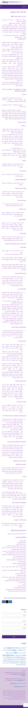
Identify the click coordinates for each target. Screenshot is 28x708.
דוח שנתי (9, 648)
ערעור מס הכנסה (10, 661)
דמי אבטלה (24, 650)
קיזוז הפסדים (23, 662)
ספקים (18, 659)
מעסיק (22, 657)
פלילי (4, 661)
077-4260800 (14, 674)
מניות (14, 655)
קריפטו (16, 662)
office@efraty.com (18, 686)
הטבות (17, 650)
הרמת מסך (4, 650)
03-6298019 (22, 674)
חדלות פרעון (24, 652)
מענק (25, 657)
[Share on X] (7, 601)
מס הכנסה (9, 655)
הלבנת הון (9, 650)
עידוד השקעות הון (22, 661)
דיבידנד (4, 647)
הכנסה (14, 650)
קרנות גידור (12, 662)
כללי (15, 652)
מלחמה (17, 655)
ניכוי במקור (23, 659)
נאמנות (8, 657)
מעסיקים (17, 657)
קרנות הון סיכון (6, 662)
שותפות (17, 664)
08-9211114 (13, 683)
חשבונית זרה (19, 652)
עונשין (5, 659)
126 (25, 647)
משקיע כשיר (13, 657)
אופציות (20, 647)
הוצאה (20, 650)
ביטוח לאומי (16, 647)
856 (23, 647)
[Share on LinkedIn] (10, 601)
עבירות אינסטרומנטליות (12, 659)
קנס (19, 662)
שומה (24, 664)
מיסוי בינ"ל (11, 652)
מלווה (20, 655)
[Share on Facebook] (3, 601)
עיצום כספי (16, 661)
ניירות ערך (4, 657)
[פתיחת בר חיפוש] (1, 7)
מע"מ (4, 655)
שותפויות (20, 664)
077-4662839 (18, 680)
